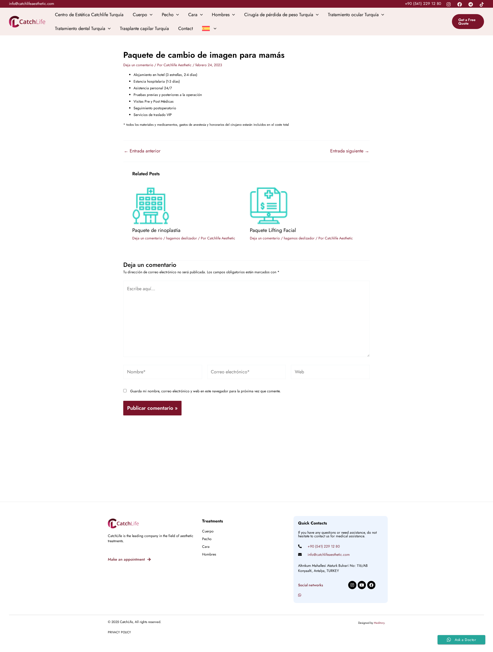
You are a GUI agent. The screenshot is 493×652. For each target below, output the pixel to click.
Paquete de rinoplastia (156, 230)
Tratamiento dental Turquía (80, 28)
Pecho (168, 14)
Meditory (379, 623)
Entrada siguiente (349, 151)
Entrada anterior (142, 151)
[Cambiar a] (209, 28)
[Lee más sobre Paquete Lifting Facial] (269, 205)
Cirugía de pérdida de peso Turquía (278, 14)
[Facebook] (459, 4)
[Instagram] (448, 4)
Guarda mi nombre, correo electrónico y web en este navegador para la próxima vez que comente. (205, 391)
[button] (468, 21)
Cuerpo (140, 14)
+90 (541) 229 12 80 (423, 3)
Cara (192, 14)
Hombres (221, 14)
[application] (150, 15)
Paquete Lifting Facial (273, 230)
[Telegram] (470, 4)
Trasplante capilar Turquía (144, 28)
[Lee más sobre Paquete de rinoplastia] (150, 205)
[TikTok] (481, 4)
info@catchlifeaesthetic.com (31, 3)
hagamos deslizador (181, 238)
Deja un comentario (138, 64)
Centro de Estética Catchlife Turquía (89, 14)
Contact (185, 28)
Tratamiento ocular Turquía (353, 14)
